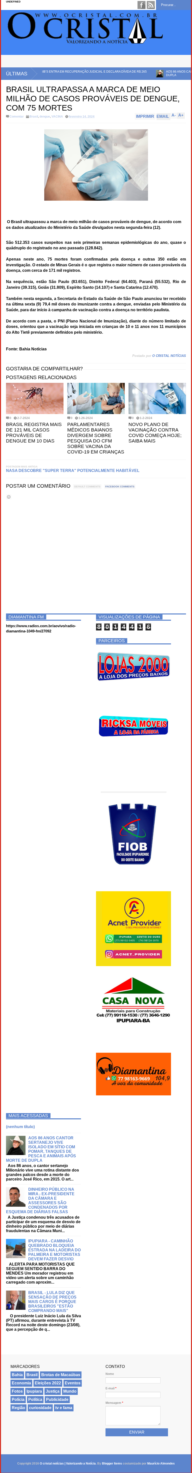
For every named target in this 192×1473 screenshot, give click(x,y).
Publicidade (57, 1399)
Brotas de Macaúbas (60, 1375)
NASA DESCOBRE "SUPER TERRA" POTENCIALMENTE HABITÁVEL (73, 470)
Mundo (69, 1391)
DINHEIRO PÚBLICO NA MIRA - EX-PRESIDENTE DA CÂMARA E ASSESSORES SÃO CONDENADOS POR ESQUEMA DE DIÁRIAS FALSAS (40, 1200)
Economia (21, 1383)
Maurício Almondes (161, 1463)
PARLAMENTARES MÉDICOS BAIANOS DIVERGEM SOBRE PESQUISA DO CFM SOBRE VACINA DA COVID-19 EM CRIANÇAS (95, 438)
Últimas (16, 73)
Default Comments (87, 486)
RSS (151, 5)
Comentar (17, 116)
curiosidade (40, 1408)
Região (18, 1408)
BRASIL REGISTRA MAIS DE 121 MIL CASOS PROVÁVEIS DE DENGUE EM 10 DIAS (34, 432)
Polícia (18, 1399)
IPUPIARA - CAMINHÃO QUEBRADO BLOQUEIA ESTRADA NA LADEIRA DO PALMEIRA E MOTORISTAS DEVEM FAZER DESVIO (54, 1250)
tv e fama (63, 1408)
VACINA (57, 116)
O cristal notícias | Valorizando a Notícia (68, 1463)
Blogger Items (112, 1463)
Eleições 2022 (48, 1383)
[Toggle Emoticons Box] (9, 496)
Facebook (142, 5)
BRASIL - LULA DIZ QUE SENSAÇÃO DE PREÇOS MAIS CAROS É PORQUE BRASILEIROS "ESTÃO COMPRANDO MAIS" (52, 1302)
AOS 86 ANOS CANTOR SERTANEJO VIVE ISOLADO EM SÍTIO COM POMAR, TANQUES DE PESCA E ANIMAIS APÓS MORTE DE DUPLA (41, 1149)
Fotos (17, 1391)
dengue (45, 116)
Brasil (34, 116)
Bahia (17, 1375)
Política (35, 1399)
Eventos (72, 1383)
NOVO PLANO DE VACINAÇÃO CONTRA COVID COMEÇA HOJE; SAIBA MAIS (155, 432)
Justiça (53, 1391)
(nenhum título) (20, 1127)
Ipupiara (34, 1391)
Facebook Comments (119, 486)
